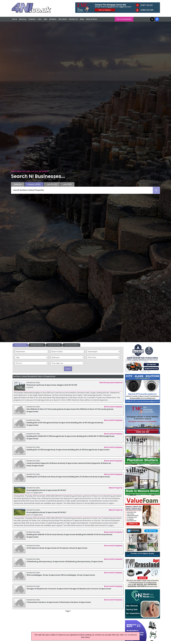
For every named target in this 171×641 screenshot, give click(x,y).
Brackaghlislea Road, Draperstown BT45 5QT (46, 490)
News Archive (91, 19)
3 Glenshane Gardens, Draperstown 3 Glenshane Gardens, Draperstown (59, 602)
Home (14, 19)
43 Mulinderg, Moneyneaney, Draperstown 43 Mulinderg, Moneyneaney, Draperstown (65, 561)
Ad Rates (52, 19)
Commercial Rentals (71, 345)
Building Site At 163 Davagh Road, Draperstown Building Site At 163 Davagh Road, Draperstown (68, 450)
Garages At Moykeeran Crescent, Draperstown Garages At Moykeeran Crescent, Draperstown (69, 589)
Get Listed (62, 19)
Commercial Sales (54, 345)
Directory (23, 19)
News (82, 19)
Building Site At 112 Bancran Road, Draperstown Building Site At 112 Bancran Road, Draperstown (68, 477)
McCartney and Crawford (111, 382)
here (126, 635)
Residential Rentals (37, 345)
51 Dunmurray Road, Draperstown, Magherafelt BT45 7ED (52, 385)
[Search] (156, 190)
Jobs (45, 19)
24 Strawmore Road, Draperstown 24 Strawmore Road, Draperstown (57, 548)
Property (32, 19)
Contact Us (73, 19)
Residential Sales (20, 345)
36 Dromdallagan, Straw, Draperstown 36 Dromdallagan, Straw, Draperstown (61, 575)
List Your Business (124, 19)
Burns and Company (113, 407)
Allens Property (115, 488)
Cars (39, 19)
